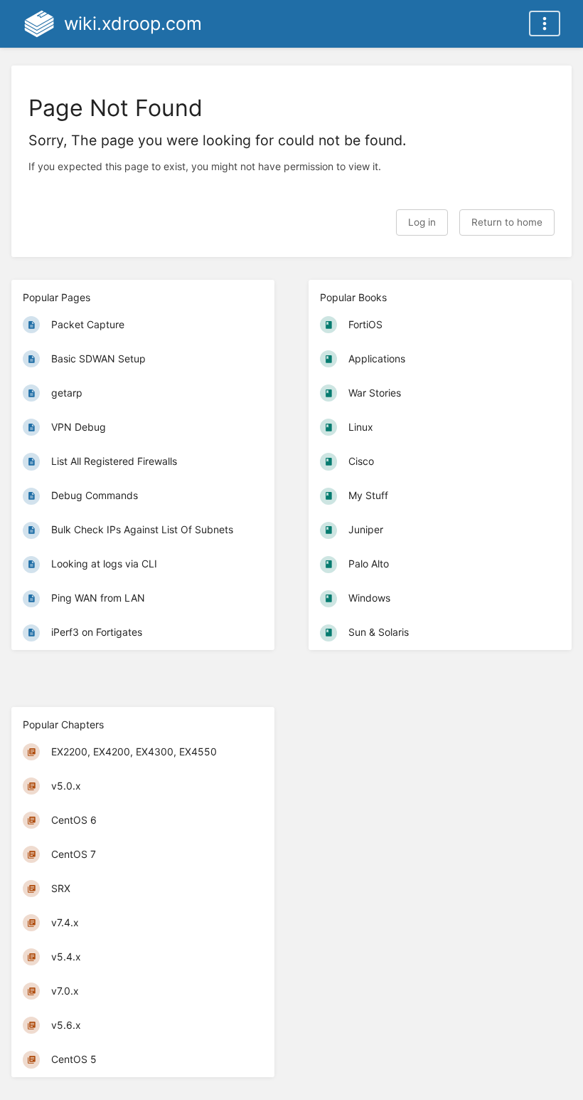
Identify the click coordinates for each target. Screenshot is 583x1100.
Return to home (506, 222)
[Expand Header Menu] (544, 23)
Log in (422, 222)
